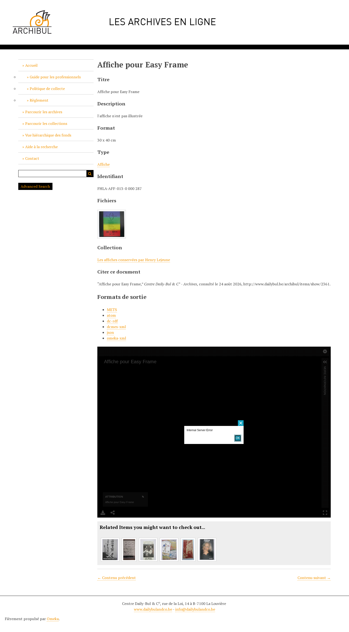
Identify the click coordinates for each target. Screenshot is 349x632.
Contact (32, 158)
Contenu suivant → (314, 577)
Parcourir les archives (43, 111)
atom (111, 315)
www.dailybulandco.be (153, 609)
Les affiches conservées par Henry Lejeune (133, 259)
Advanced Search (35, 186)
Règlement (39, 100)
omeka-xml (116, 338)
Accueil (31, 65)
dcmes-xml (116, 326)
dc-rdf (112, 321)
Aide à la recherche (41, 146)
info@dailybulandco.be (195, 609)
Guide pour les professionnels (55, 77)
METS (112, 309)
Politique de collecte (47, 88)
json (110, 332)
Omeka (53, 618)
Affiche (103, 164)
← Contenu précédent (116, 577)
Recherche (90, 173)
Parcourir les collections (46, 123)
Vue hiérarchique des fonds (48, 135)
